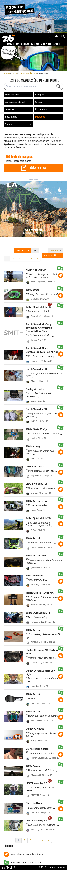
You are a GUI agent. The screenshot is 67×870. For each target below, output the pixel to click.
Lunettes (9, 109)
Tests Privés (22, 44)
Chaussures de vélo (15, 102)
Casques (40, 94)
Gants (38, 102)
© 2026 (42, 867)
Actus (56, 44)
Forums (35, 44)
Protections (41, 109)
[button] (56, 36)
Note (18, 250)
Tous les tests (12, 94)
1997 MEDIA (9, 867)
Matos (10, 44)
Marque (55, 250)
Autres (8, 124)
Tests (14, 73)
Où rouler (46, 44)
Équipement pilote (27, 73)
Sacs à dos (11, 116)
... (25, 258)
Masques (43, 73)
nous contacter (57, 867)
